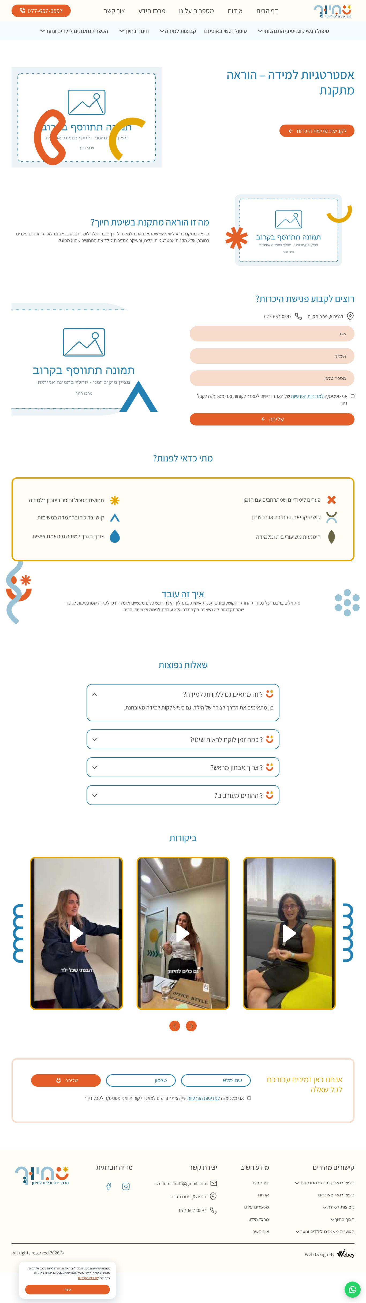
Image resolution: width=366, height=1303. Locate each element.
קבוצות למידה (180, 31)
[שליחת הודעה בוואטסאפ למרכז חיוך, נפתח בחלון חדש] (353, 1290)
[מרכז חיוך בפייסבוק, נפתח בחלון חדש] (108, 1186)
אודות (235, 10)
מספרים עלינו (196, 10)
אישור (67, 1289)
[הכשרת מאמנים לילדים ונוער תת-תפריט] (43, 31)
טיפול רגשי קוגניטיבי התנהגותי (296, 31)
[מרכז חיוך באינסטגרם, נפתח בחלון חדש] (126, 1186)
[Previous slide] (174, 1026)
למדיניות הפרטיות (307, 396)
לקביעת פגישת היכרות (322, 130)
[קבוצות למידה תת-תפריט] (162, 31)
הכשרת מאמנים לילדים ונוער (77, 31)
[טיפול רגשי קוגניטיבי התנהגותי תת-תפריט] (260, 31)
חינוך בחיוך (137, 31)
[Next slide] (191, 1026)
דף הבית (267, 10)
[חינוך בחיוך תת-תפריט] (122, 31)
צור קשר (114, 10)
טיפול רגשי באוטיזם (225, 31)
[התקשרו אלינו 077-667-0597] (298, 316)
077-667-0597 (45, 10)
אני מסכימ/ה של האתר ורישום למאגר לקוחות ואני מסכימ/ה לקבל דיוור (272, 399)
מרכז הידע (152, 10)
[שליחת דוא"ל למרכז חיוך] (213, 1183)
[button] (183, 694)
